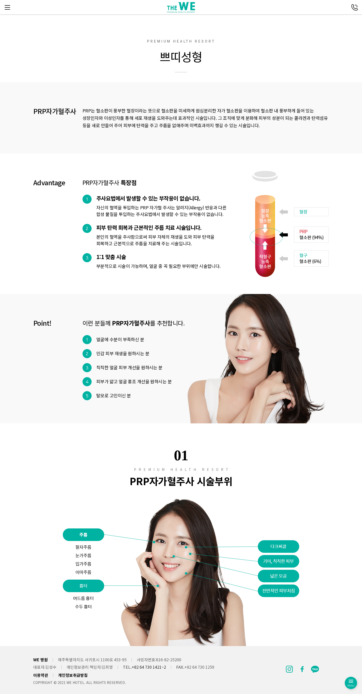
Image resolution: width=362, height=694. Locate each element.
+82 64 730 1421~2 (149, 667)
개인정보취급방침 (73, 675)
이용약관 (40, 675)
